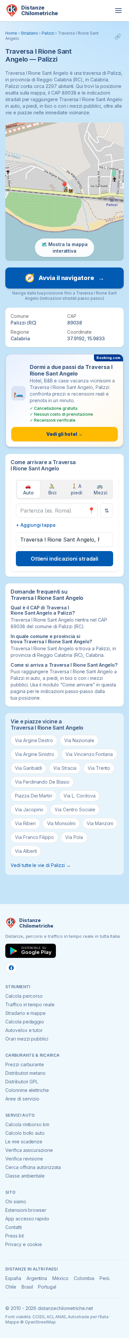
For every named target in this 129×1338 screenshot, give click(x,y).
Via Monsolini (61, 823)
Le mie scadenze (23, 1141)
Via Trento (99, 768)
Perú (105, 1278)
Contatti (13, 1227)
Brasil (27, 1287)
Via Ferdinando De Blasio (42, 782)
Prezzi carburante (24, 1064)
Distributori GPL (21, 1081)
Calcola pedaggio (24, 1021)
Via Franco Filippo (34, 837)
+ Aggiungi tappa (36, 525)
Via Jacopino (29, 809)
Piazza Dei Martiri (33, 795)
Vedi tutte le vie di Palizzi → (41, 865)
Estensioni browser (25, 1210)
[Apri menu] (118, 10)
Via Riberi (25, 823)
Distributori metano (25, 1073)
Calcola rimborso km (27, 1124)
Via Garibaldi (28, 768)
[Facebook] (11, 968)
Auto (28, 489)
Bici (52, 489)
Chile (10, 1287)
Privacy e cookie (23, 1244)
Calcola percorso (24, 996)
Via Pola (74, 837)
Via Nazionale (79, 740)
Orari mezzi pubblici (26, 1039)
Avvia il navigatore (64, 278)
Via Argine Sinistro (34, 754)
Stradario (29, 33)
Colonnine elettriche (27, 1090)
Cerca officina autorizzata (33, 1167)
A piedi (76, 489)
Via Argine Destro (34, 740)
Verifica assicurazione (29, 1150)
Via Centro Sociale (75, 809)
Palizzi (48, 33)
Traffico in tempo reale (30, 1004)
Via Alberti (26, 851)
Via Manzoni (100, 823)
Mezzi (101, 489)
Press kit (14, 1236)
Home (11, 33)
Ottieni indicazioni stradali (65, 558)
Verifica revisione (24, 1158)
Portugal (47, 1287)
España (13, 1278)
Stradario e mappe (25, 1013)
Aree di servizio (22, 1098)
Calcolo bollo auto (25, 1133)
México (60, 1278)
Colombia (84, 1278)
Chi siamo (15, 1201)
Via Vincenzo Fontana (89, 754)
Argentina (36, 1278)
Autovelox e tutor (24, 1030)
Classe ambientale (25, 1176)
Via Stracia (64, 768)
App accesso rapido (27, 1218)
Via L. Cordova (79, 795)
